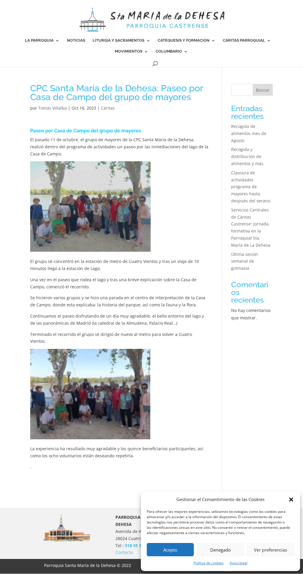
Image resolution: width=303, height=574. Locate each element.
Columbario (169, 51)
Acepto (170, 550)
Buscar (263, 90)
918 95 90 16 (137, 545)
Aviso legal (238, 562)
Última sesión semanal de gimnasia (244, 261)
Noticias (76, 40)
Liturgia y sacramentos (118, 40)
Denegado (220, 550)
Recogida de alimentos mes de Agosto (248, 133)
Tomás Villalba (52, 108)
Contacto (124, 552)
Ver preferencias (270, 550)
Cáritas (108, 108)
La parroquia (39, 40)
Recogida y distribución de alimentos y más (247, 156)
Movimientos (128, 51)
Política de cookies (209, 562)
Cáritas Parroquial (244, 40)
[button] (291, 500)
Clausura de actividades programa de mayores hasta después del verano (250, 187)
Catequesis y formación (183, 40)
